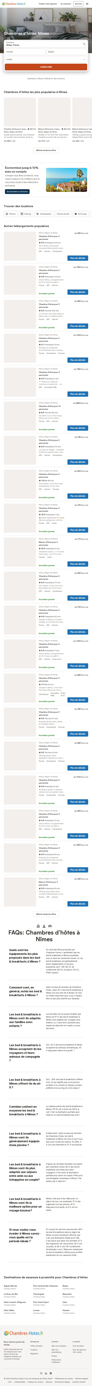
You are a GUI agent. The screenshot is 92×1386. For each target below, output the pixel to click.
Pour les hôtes (78, 1346)
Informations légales (62, 1382)
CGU (10, 1382)
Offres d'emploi (36, 1346)
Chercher (46, 67)
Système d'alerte (78, 1382)
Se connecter (66, 4)
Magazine (34, 1353)
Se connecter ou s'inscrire (17, 192)
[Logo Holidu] (14, 4)
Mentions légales (81, 1379)
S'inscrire (78, 4)
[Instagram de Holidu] (41, 1373)
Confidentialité (19, 1382)
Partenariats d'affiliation (56, 1361)
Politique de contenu (35, 1382)
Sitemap (49, 1382)
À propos (33, 1350)
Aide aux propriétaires (56, 1351)
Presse (54, 1356)
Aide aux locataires (59, 1346)
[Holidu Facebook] (51, 1373)
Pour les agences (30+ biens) (79, 1351)
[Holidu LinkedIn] (46, 1373)
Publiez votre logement (48, 4)
